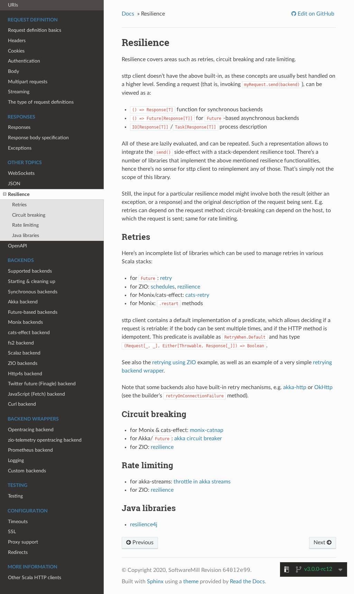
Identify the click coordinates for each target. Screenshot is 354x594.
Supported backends (30, 271)
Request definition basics (34, 30)
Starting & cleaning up (31, 281)
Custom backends (27, 470)
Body (13, 71)
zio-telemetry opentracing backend (45, 440)
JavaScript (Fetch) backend (36, 394)
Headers (17, 40)
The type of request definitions (41, 102)
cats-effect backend (29, 332)
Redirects (18, 552)
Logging (16, 460)
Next (320, 542)
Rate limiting (25, 225)
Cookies (16, 51)
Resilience (18, 194)
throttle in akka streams (202, 481)
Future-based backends (32, 312)
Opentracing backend (31, 429)
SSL (12, 531)
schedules (163, 287)
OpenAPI (17, 245)
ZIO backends (22, 363)
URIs (13, 5)
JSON (14, 183)
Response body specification (38, 137)
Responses (19, 127)
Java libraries (25, 235)
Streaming (18, 91)
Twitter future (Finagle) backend (42, 383)
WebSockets (21, 173)
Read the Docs (247, 581)
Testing (15, 496)
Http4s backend (25, 373)
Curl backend (22, 404)
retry (166, 278)
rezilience (188, 287)
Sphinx (155, 581)
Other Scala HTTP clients (34, 577)
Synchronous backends (32, 291)
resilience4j (143, 524)
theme (190, 581)
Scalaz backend (24, 353)
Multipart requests (27, 81)
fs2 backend (21, 343)
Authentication (24, 61)
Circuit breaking (28, 215)
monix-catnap (206, 430)
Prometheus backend (30, 450)
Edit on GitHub (315, 14)
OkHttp (323, 387)
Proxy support (23, 542)
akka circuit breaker (198, 438)
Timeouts (18, 521)
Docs (128, 14)
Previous (142, 542)
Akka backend (23, 301)
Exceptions (19, 148)
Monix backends (25, 322)
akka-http (294, 387)
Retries (19, 204)
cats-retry (197, 295)
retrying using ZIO (174, 362)
